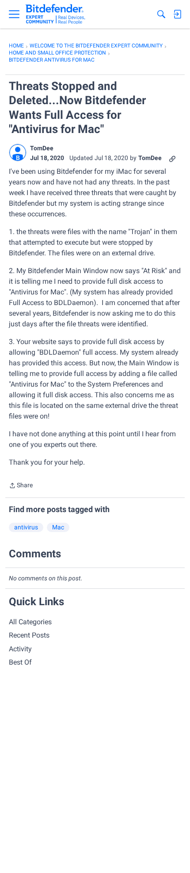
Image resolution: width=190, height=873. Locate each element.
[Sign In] (177, 14)
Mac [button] (58, 527)
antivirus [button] (26, 527)
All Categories (30, 622)
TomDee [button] (41, 148)
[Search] (161, 14)
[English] (55, 14)
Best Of (20, 662)
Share (21, 486)
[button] (18, 152)
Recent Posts (29, 635)
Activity (20, 649)
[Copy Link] (172, 158)
